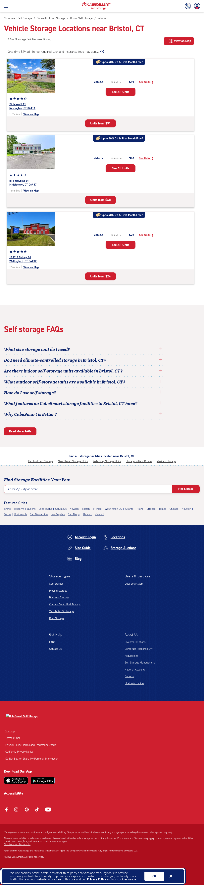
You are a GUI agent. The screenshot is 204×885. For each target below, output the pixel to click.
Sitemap (10, 731)
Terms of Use (13, 738)
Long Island (45, 509)
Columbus (61, 509)
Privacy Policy (96, 879)
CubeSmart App (134, 584)
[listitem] (101, 18)
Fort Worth (20, 514)
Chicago (174, 509)
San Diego (73, 514)
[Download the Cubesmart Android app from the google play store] (43, 780)
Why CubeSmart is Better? (30, 414)
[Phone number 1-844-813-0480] (188, 6)
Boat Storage (56, 618)
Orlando (151, 509)
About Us (131, 634)
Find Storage (185, 489)
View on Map (31, 114)
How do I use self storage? (30, 392)
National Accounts (135, 669)
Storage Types (59, 576)
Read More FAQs (20, 431)
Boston (86, 509)
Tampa (162, 509)
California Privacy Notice (19, 752)
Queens (31, 509)
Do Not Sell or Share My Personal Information (31, 759)
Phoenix (87, 514)
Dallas (7, 514)
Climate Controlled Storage (64, 604)
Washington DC (113, 509)
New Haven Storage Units (73, 461)
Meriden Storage (166, 461)
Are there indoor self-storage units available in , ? (63, 371)
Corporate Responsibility (138, 649)
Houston (186, 509)
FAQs (52, 642)
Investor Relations (135, 642)
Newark (74, 509)
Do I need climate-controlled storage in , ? (55, 360)
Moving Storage (58, 591)
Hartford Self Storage (40, 461)
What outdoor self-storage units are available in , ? (64, 381)
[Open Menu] (6, 6)
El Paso (97, 509)
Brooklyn (19, 509)
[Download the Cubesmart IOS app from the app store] (16, 780)
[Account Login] (196, 6)
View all (99, 514)
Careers (129, 676)
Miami (139, 509)
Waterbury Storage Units (107, 461)
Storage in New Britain (139, 461)
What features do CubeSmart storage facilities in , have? (70, 403)
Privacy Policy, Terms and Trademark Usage (30, 745)
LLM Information (134, 683)
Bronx (7, 509)
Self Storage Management (140, 662)
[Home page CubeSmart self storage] (96, 3)
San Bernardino (39, 514)
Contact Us (55, 649)
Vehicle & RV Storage (61, 611)
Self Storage (56, 584)
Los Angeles (58, 514)
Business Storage (59, 597)
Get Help (55, 634)
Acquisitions (131, 656)
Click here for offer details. (17, 844)
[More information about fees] (101, 51)
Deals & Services (137, 576)
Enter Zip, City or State (23, 489)
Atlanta (129, 509)
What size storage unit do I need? (37, 349)
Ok (154, 876)
